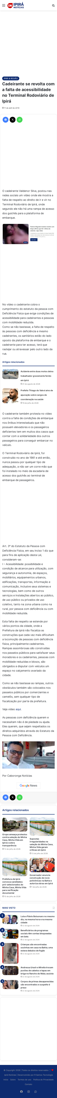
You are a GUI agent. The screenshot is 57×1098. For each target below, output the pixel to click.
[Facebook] (5, 120)
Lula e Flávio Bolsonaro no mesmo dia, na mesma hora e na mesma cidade (38, 919)
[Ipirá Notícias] (15, 5)
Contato (28, 1084)
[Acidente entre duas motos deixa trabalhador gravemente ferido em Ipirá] (10, 374)
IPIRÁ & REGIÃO (11, 78)
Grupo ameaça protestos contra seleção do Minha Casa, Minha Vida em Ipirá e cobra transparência (14, 840)
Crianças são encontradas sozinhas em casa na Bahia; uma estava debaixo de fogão (37, 947)
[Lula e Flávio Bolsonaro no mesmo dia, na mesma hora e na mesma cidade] (10, 919)
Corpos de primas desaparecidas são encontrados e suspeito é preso (37, 984)
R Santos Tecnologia (43, 1075)
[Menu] (3, 6)
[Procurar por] (53, 6)
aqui (18, 709)
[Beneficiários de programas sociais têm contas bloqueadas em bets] (10, 934)
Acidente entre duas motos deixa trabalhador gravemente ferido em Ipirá (37, 376)
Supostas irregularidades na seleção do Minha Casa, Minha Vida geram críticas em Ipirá (41, 844)
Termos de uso (24, 1079)
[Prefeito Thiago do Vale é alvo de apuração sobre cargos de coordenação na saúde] (10, 395)
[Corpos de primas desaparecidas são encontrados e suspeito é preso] (10, 984)
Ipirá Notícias (10, 1075)
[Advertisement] (28, 42)
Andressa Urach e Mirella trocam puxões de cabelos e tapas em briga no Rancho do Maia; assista (37, 970)
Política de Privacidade (43, 1079)
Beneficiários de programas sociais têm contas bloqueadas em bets (36, 933)
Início (6, 1079)
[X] (12, 120)
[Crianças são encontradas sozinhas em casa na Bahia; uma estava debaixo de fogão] (10, 953)
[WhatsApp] (20, 120)
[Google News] (28, 785)
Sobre (13, 1079)
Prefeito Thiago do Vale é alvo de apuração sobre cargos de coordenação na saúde (37, 395)
